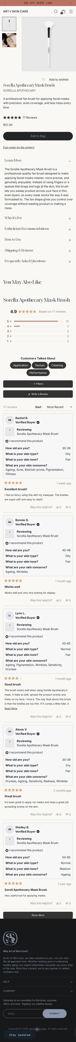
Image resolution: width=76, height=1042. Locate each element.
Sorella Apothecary (19, 90)
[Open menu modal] (71, 11)
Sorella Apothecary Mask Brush (37, 434)
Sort (38, 407)
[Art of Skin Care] (15, 11)
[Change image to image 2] (9, 40)
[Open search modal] (55, 11)
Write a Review (44, 395)
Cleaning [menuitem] (57, 365)
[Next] (71, 3)
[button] (38, 117)
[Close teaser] (37, 1029)
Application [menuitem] (20, 365)
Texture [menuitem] (40, 365)
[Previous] (5, 3)
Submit (55, 1013)
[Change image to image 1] (9, 24)
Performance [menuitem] (38, 372)
